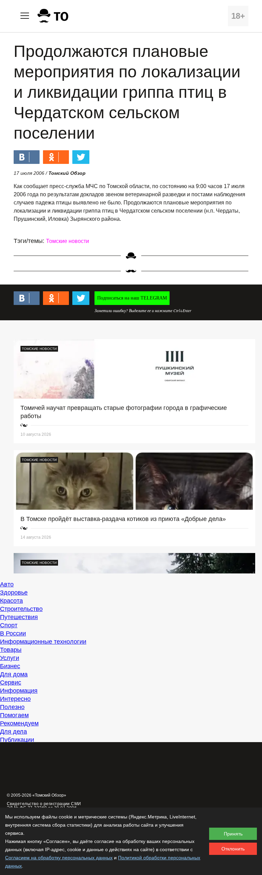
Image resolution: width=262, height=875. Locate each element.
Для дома (14, 674)
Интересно (15, 698)
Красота (11, 600)
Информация (19, 690)
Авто (7, 584)
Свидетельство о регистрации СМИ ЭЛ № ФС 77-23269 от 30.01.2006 (44, 806)
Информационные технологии (43, 641)
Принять (233, 833)
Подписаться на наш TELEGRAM (132, 298)
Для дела (13, 731)
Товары (10, 649)
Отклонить (233, 848)
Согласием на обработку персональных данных (59, 857)
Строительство (21, 608)
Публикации (17, 739)
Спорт (8, 625)
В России (13, 633)
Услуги (9, 658)
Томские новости (67, 241)
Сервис (10, 682)
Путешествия (19, 617)
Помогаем (14, 715)
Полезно (12, 707)
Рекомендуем (19, 723)
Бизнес (10, 666)
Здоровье (14, 592)
